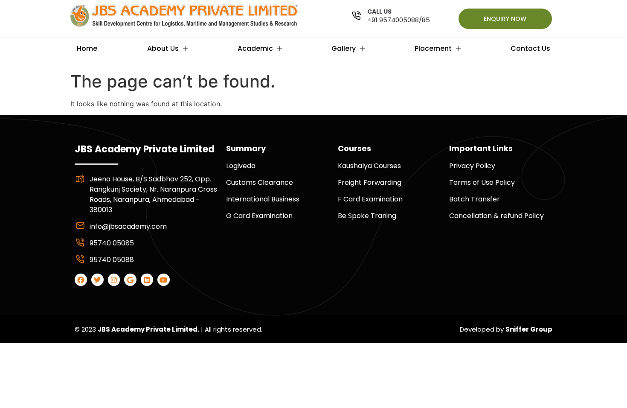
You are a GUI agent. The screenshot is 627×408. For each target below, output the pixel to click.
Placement (433, 48)
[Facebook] (81, 280)
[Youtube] (163, 280)
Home (87, 48)
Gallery (343, 48)
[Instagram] (114, 280)
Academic (255, 48)
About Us (163, 48)
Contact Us (530, 48)
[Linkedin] (147, 280)
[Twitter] (97, 280)
